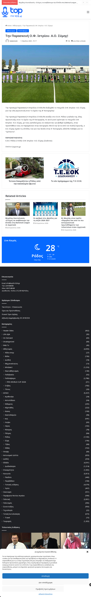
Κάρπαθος (9, 407)
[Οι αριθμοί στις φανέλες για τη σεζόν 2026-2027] (45, 209)
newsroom (13, 41)
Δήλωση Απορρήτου (45, 594)
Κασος (7, 411)
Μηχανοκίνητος (11, 363)
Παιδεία (8, 477)
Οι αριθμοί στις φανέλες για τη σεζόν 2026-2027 (45, 219)
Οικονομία (7, 492)
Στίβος (8, 385)
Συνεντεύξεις (8, 506)
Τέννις (7, 389)
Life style (6, 334)
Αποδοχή (46, 576)
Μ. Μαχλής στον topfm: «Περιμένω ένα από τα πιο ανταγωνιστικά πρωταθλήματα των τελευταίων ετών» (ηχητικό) (73, 222)
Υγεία (7, 488)
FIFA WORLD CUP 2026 (16, 382)
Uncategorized (8, 341)
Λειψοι (7, 422)
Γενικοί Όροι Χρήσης (10, 314)
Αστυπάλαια (10, 400)
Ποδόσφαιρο (23, 31)
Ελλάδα (6, 462)
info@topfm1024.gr (13, 283)
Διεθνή (8, 360)
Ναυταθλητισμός (12, 371)
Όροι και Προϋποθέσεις (11, 310)
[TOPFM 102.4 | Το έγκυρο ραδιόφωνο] (12, 12)
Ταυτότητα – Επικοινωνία (12, 307)
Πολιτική (6, 499)
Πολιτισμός (7, 503)
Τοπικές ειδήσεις (12, 484)
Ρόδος (7, 437)
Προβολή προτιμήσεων (45, 589)
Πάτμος (8, 433)
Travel (7, 517)
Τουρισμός (7, 521)
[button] (87, 552)
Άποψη (6, 451)
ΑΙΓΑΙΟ (6, 393)
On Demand (8, 338)
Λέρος (7, 426)
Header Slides (8, 330)
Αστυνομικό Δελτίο (10, 455)
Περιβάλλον (9, 481)
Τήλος (7, 444)
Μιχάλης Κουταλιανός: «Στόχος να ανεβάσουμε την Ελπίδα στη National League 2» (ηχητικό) (52, 2)
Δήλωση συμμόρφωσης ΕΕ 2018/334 (16, 318)
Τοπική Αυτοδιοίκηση (11, 514)
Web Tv (6, 345)
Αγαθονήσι (9, 396)
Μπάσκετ (9, 367)
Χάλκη (7, 448)
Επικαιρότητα (8, 470)
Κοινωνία (6, 473)
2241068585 (9, 286)
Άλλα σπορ (9, 352)
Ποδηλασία (9, 374)
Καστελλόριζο (10, 415)
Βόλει (7, 356)
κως (6, 418)
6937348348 (10, 288)
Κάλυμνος (9, 404)
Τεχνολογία (7, 510)
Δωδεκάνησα (10, 466)
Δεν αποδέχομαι (45, 582)
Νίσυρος (8, 429)
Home (9, 25)
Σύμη (7, 440)
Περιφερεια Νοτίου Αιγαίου (14, 495)
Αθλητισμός (17, 25)
